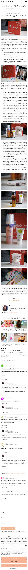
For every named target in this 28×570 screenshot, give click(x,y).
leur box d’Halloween (22, 39)
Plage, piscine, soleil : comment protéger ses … (20, 330)
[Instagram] (3, 1)
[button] (26, 1)
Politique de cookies (13, 568)
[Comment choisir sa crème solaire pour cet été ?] (20, 337)
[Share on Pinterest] (5, 348)
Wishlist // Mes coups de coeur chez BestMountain (7, 354)
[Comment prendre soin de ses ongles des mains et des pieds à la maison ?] (7, 324)
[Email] (10, 1)
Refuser (14, 561)
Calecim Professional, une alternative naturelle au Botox (7, 344)
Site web (2, 523)
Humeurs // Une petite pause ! (21, 354)
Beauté (19, 13)
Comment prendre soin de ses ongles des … (7, 330)
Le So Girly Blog (14, 6)
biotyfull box (5, 350)
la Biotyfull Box (8, 50)
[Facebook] (8, 1)
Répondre (4, 379)
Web (7, 312)
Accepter (14, 558)
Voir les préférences (14, 565)
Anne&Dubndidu (8, 364)
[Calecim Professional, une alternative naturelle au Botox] (7, 337)
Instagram (15, 312)
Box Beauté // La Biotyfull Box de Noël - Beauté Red (15, 473)
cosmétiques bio (18, 350)
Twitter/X (11, 312)
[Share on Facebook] (2, 348)
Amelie (6, 406)
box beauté (11, 350)
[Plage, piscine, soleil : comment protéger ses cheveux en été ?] (20, 324)
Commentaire (4, 498)
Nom (2, 512)
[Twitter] (1, 1)
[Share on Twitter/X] (3, 348)
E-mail (2, 517)
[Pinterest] (6, 1)
